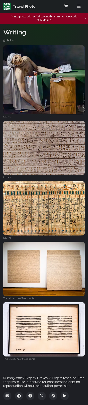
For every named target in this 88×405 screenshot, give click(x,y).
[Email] (7, 396)
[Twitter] (42, 396)
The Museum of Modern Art (19, 298)
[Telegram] (19, 396)
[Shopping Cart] (66, 6)
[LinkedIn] (65, 396)
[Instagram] (53, 396)
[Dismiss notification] (85, 18)
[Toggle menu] (78, 6)
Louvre (7, 116)
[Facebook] (30, 396)
